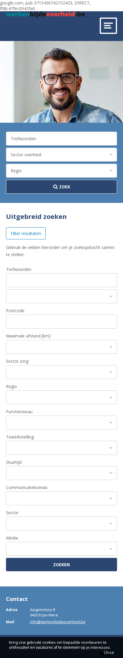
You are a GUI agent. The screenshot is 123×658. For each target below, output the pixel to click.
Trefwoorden (18, 269)
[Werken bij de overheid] (45, 14)
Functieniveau (19, 411)
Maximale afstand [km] (28, 336)
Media (12, 538)
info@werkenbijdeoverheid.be (57, 621)
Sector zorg (17, 361)
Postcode (15, 310)
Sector (12, 512)
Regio (11, 386)
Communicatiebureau (26, 487)
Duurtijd (13, 462)
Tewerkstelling (20, 437)
